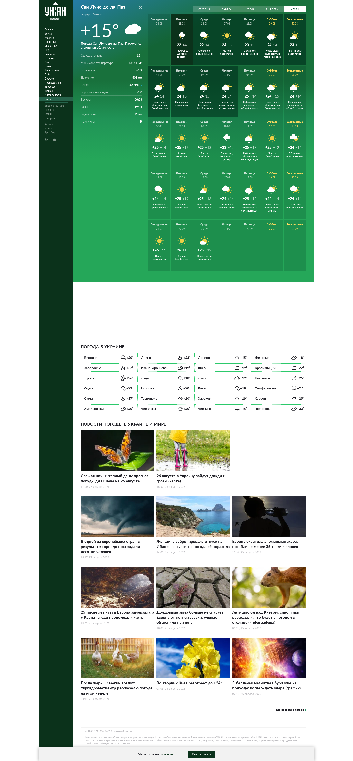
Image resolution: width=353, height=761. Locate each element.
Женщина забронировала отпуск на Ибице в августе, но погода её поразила (193, 544)
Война (48, 33)
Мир (47, 50)
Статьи (48, 114)
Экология (50, 54)
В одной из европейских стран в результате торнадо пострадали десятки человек (110, 546)
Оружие (49, 78)
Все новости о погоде (290, 709)
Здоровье (50, 87)
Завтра (227, 9)
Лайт (47, 74)
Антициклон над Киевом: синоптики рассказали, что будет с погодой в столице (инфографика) (265, 617)
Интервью (50, 118)
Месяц (294, 9)
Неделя (250, 9)
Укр (53, 132)
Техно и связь (52, 70)
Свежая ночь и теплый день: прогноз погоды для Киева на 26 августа (115, 478)
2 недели (272, 9)
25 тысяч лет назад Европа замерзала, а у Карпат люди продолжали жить (117, 615)
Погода (49, 99)
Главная (49, 29)
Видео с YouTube (54, 106)
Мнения (49, 110)
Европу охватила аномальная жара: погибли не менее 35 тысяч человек (265, 544)
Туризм (49, 91)
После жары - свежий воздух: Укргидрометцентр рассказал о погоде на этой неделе (116, 687)
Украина (49, 37)
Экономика (51, 46)
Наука (48, 66)
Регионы (50, 58)
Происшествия (53, 82)
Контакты (50, 128)
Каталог (49, 124)
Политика (50, 42)
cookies (168, 754)
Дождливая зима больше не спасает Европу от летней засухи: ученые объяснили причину (189, 617)
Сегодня (204, 9)
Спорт (48, 62)
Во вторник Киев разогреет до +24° (189, 682)
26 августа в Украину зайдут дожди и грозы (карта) (190, 478)
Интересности (53, 95)
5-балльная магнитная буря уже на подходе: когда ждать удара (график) (266, 685)
